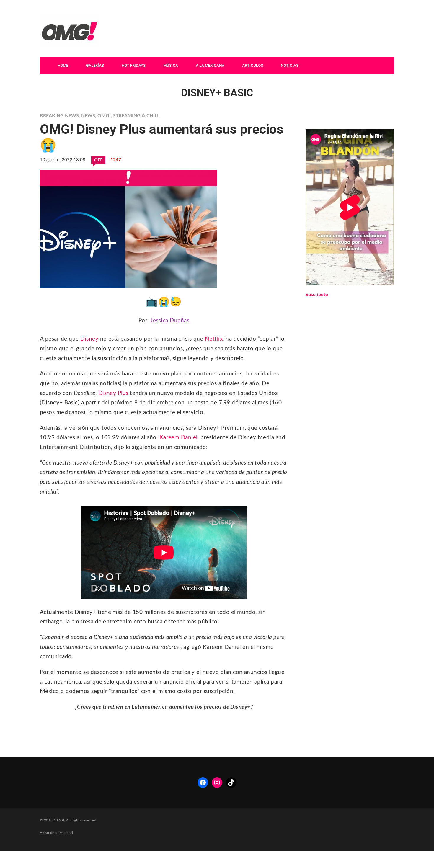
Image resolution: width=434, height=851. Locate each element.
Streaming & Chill (136, 115)
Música (170, 65)
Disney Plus (113, 393)
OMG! (104, 115)
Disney (89, 339)
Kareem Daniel (178, 437)
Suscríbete (317, 294)
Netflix (214, 339)
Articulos (252, 65)
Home (63, 65)
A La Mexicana (210, 65)
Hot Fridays (134, 65)
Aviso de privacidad (56, 832)
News (88, 115)
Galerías (95, 65)
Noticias (289, 65)
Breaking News (59, 115)
